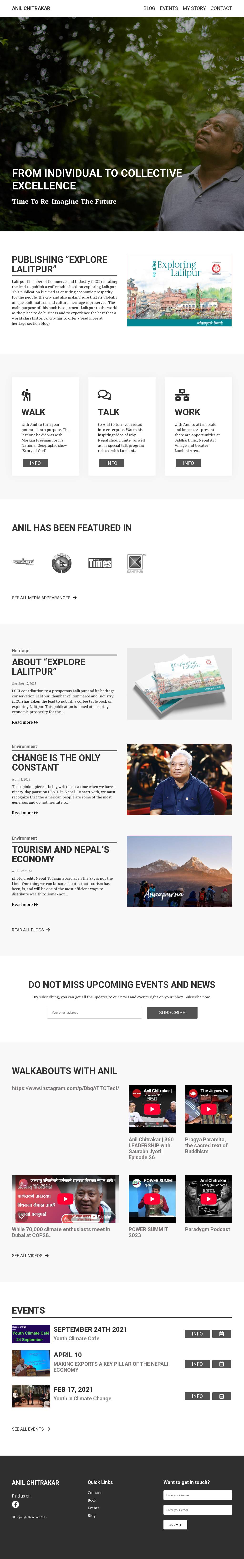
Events (169, 8)
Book (92, 1500)
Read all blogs (28, 929)
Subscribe (172, 1012)
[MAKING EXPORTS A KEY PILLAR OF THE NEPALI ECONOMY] (221, 1364)
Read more (23, 722)
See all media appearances (41, 597)
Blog (149, 8)
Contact (221, 8)
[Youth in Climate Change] (221, 1396)
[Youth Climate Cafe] (221, 1334)
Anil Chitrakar (31, 8)
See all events (28, 1429)
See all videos (27, 1255)
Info (35, 463)
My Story (194, 8)
